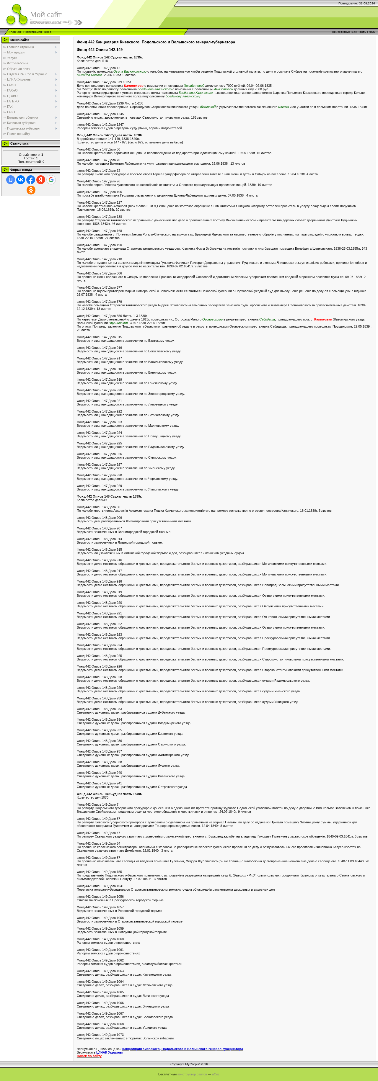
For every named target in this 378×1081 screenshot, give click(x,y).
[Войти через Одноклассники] (31, 190)
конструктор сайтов (192, 1074)
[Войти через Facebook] (30, 179)
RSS (372, 31)
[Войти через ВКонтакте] (20, 179)
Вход (47, 31)
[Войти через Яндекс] (40, 179)
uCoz (216, 1074)
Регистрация (32, 31)
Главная (15, 31)
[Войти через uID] (10, 179)
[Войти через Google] (51, 179)
